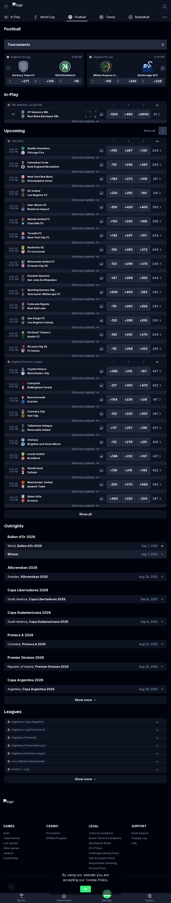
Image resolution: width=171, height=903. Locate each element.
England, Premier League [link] (27, 361)
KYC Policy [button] (95, 848)
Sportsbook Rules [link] (100, 843)
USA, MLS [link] (18, 141)
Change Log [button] (139, 838)
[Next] (162, 68)
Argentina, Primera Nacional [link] (28, 745)
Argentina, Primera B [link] (24, 737)
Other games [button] (11, 848)
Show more (83, 700)
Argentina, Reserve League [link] (28, 753)
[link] (27, 6)
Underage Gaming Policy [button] (104, 853)
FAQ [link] (134, 843)
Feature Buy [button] (10, 858)
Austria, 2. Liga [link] (20, 769)
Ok (85, 889)
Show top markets (83, 121)
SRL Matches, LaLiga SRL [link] (27, 104)
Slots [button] (6, 833)
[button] (85, 105)
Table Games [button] (11, 838)
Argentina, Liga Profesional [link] (28, 729)
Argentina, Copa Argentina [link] (28, 721)
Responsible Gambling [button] (103, 863)
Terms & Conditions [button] (101, 833)
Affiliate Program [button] (56, 838)
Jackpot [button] (8, 853)
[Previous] (8, 68)
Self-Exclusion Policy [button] (102, 858)
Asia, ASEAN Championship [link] (28, 761)
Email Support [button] (140, 833)
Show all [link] (149, 130)
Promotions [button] (53, 833)
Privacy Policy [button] (97, 868)
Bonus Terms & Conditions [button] (105, 838)
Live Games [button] (10, 843)
